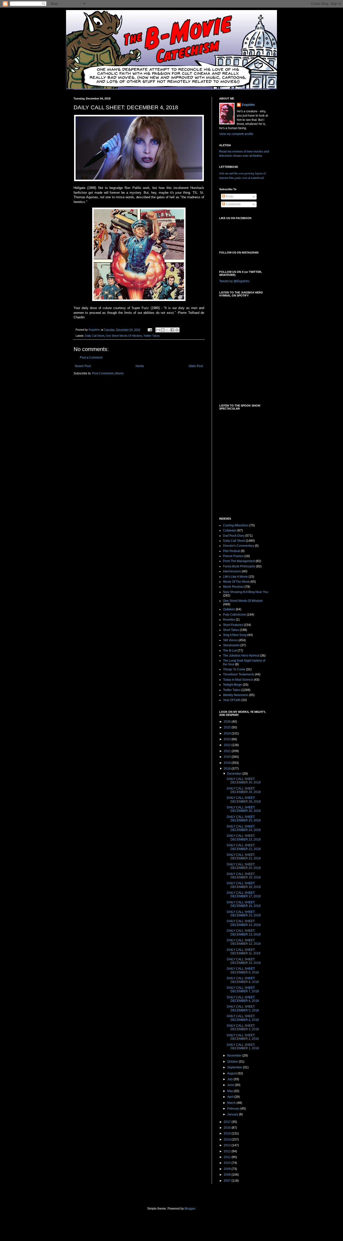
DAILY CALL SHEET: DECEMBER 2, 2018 (243, 1036)
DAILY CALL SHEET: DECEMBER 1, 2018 (243, 1046)
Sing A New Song (235, 635)
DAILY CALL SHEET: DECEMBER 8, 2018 (243, 979)
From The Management (239, 561)
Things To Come (234, 669)
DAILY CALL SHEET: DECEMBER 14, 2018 (244, 922)
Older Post (196, 366)
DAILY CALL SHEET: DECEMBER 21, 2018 (244, 856)
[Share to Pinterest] (177, 329)
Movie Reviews (233, 586)
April (230, 1097)
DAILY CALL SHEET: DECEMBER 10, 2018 (244, 961)
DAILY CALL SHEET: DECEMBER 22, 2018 (244, 847)
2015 (228, 1133)
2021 (228, 751)
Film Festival (231, 551)
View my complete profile (236, 134)
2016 (228, 1127)
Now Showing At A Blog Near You (245, 592)
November (234, 1055)
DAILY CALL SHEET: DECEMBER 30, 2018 (244, 780)
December (234, 773)
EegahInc (248, 105)
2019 (228, 763)
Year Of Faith (232, 700)
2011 (228, 1157)
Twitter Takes (151, 335)
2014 (228, 1139)
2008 (228, 1174)
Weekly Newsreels (235, 695)
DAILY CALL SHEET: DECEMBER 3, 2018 (243, 1027)
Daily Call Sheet (94, 335)
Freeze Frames (233, 556)
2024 (228, 733)
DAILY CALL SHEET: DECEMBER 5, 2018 (243, 1008)
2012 (228, 1151)
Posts (229, 196)
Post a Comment (91, 357)
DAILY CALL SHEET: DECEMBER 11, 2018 (243, 951)
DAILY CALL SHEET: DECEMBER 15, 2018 (244, 913)
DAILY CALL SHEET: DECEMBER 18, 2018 (244, 884)
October (233, 1061)
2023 (228, 739)
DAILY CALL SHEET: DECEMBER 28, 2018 (244, 799)
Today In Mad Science (238, 679)
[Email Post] (149, 329)
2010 (228, 1163)
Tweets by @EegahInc (234, 281)
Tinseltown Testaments (238, 674)
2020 (228, 757)
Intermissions (232, 571)
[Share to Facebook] (172, 329)
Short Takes (231, 630)
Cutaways (230, 530)
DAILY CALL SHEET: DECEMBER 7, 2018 (243, 989)
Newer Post (83, 366)
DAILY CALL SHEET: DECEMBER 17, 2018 (244, 894)
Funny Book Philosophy (239, 566)
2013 (228, 1145)
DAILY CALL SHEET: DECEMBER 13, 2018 (244, 932)
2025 (228, 727)
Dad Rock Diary (234, 535)
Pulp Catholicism (234, 614)
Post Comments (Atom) (108, 373)
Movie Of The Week (236, 581)
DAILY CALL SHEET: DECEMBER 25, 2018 (244, 818)
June (231, 1085)
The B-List (230, 650)
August (232, 1073)
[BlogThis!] (162, 329)
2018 (228, 768)
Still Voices (230, 640)
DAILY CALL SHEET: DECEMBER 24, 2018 (244, 828)
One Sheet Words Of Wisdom (124, 335)
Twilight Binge (232, 684)
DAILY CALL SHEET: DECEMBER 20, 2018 (244, 866)
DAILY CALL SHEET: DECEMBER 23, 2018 (244, 837)
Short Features (233, 625)
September (235, 1067)
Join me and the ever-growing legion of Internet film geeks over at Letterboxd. (242, 175)
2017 (228, 1122)
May (230, 1091)
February (233, 1108)
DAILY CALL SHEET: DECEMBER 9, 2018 (243, 970)
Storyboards (231, 645)
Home (140, 366)
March (232, 1103)
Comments (233, 204)
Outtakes (229, 609)
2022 (228, 745)
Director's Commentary (238, 546)
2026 (228, 721)
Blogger (190, 1208)
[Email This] (157, 329)
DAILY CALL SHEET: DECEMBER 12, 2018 (244, 942)
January (233, 1114)
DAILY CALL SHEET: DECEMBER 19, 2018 (244, 875)
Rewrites (229, 619)
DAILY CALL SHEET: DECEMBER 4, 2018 (243, 1017)
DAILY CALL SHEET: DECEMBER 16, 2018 (244, 904)
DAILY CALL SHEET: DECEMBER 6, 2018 (243, 999)
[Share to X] (167, 329)
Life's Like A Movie (235, 576)
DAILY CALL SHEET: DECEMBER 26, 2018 (244, 809)
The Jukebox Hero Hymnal (241, 655)
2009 (228, 1169)
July (230, 1079)
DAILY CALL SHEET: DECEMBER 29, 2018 (244, 790)
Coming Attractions (236, 525)
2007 (228, 1180)
